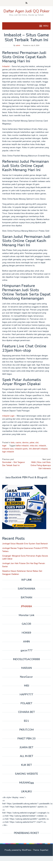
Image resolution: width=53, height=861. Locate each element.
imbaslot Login (8, 415)
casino (18, 442)
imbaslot (42, 445)
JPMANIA (26, 606)
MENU (45, 26)
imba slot (34, 445)
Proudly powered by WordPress (18, 849)
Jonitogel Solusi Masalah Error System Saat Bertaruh (25, 543)
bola (12, 442)
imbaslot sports (21, 448)
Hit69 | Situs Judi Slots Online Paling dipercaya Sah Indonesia (41, 464)
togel (4, 445)
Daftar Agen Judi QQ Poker (26, 11)
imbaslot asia (8, 448)
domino (25, 442)
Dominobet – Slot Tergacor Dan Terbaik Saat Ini (13, 462)
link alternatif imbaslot (38, 448)
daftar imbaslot (22, 445)
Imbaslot (6, 66)
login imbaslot (8, 451)
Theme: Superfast (40, 849)
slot (36, 442)
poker (32, 442)
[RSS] (26, 3)
